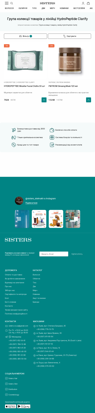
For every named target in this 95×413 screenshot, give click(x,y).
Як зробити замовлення (15, 279)
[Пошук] (11, 3)
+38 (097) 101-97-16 (44, 344)
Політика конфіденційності (16, 314)
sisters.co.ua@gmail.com (18, 326)
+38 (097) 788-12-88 (17, 344)
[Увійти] (83, 3)
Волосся (36, 275)
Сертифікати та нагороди (16, 294)
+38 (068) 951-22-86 (17, 355)
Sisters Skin (13, 384)
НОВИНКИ (64, 8)
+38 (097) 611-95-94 (44, 336)
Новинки (36, 294)
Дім (34, 286)
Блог (7, 298)
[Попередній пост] (19, 219)
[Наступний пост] (76, 219)
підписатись (77, 254)
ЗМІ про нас (10, 290)
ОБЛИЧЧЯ (23, 8)
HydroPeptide (9, 82)
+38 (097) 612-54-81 (17, 340)
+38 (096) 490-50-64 (17, 359)
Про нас (8, 286)
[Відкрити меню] (6, 3)
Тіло (34, 283)
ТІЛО (34, 8)
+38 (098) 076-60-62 (45, 366)
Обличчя (36, 279)
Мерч (35, 290)
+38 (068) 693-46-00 (17, 351)
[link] (88, 3)
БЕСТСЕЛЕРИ (79, 8)
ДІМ (43, 8)
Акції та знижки (39, 298)
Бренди (36, 302)
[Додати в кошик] (44, 99)
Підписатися (31, 203)
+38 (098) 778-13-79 (45, 329)
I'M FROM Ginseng (63, 82)
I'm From (51, 82)
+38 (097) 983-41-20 (17, 348)
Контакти (9, 306)
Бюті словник (10, 302)
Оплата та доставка (13, 275)
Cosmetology (13, 395)
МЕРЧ (52, 8)
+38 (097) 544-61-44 (45, 351)
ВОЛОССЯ (9, 8)
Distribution (12, 389)
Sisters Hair (12, 378)
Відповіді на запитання (14, 283)
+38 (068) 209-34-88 (45, 359)
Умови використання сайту (16, 310)
